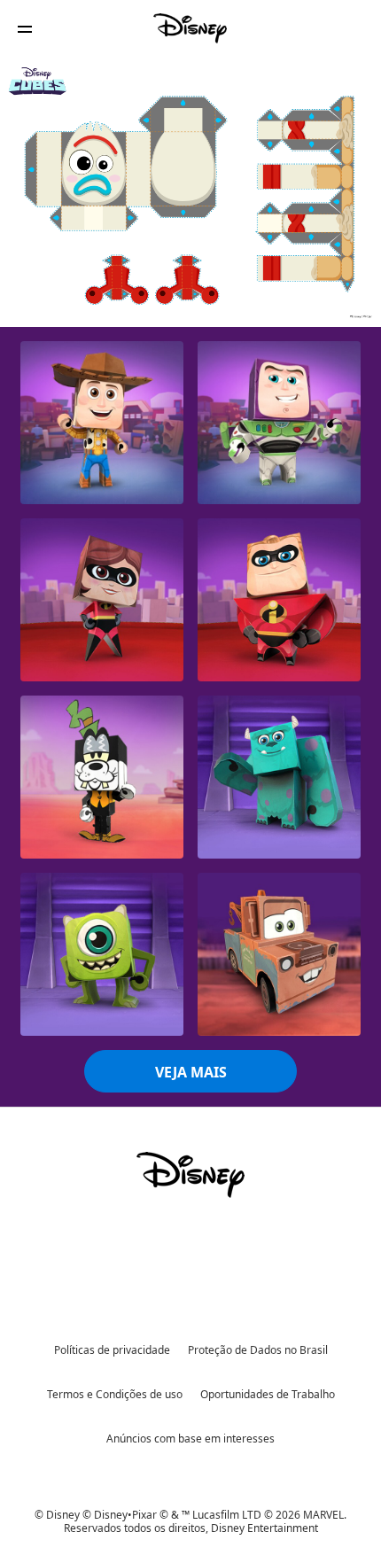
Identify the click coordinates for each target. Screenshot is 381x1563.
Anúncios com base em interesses (190, 1438)
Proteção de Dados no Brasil (258, 1349)
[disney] (190, 1175)
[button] (25, 29)
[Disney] (190, 28)
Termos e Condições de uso (115, 1394)
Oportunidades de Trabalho (267, 1394)
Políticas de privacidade (112, 1349)
